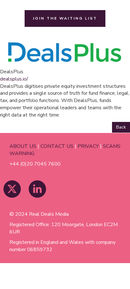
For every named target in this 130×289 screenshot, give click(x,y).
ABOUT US (22, 146)
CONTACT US (57, 146)
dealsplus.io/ (14, 78)
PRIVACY (88, 146)
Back (121, 127)
